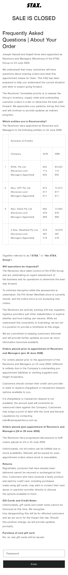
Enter (34, 564)
